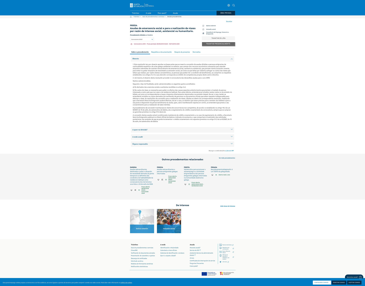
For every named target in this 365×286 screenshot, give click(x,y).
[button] (233, 5)
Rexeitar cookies (339, 282)
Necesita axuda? (195, 248)
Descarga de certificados (139, 258)
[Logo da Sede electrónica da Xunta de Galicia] (142, 5)
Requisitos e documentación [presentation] (161, 52)
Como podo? (194, 266)
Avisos (192, 258)
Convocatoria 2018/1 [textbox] (136, 39)
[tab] (140, 51)
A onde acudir (137, 137)
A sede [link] (148, 13)
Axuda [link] (175, 13)
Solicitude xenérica (137, 261)
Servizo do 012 (194, 250)
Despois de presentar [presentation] (182, 52)
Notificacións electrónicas (139, 266)
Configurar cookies (321, 282)
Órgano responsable (140, 144)
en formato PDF (229, 150)
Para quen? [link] (162, 13)
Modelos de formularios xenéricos (142, 264)
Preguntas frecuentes (197, 263)
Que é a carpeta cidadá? (168, 256)
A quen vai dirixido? (139, 130)
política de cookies (126, 282)
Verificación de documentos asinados (143, 253)
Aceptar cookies (354, 282)
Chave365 (134, 250)
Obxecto (135, 59)
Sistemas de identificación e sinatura (172, 253)
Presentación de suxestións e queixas (143, 256)
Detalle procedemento (174, 16)
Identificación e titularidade (169, 248)
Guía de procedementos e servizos (153, 16)
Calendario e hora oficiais (168, 250)
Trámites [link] (135, 13)
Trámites (136, 16)
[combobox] (142, 39)
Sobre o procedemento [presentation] (140, 52)
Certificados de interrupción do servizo (202, 261)
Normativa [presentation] (196, 52)
